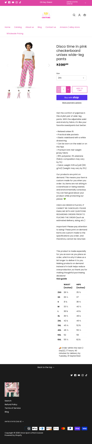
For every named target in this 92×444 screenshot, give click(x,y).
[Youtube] (13, 2)
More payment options (71, 103)
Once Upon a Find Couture (31, 433)
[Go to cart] (84, 15)
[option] (28, 65)
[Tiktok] (20, 2)
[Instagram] (17, 2)
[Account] (79, 15)
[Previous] (11, 65)
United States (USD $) (72, 3)
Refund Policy (11, 404)
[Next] (46, 65)
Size (58, 73)
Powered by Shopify (13, 435)
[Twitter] (6, 2)
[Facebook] (9, 2)
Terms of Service (13, 408)
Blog (7, 411)
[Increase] (68, 89)
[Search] (74, 15)
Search (8, 400)
